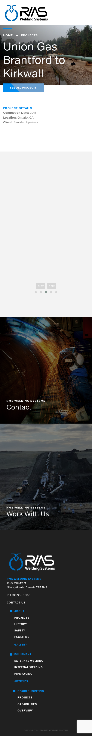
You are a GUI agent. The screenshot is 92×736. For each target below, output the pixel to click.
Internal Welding (28, 667)
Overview (25, 710)
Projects (21, 617)
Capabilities (27, 704)
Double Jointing (31, 691)
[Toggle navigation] (82, 12)
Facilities (21, 636)
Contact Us (16, 602)
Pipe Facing (23, 673)
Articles (21, 681)
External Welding (28, 660)
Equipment (22, 654)
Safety (19, 630)
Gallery (20, 644)
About (19, 611)
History (20, 624)
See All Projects (23, 87)
